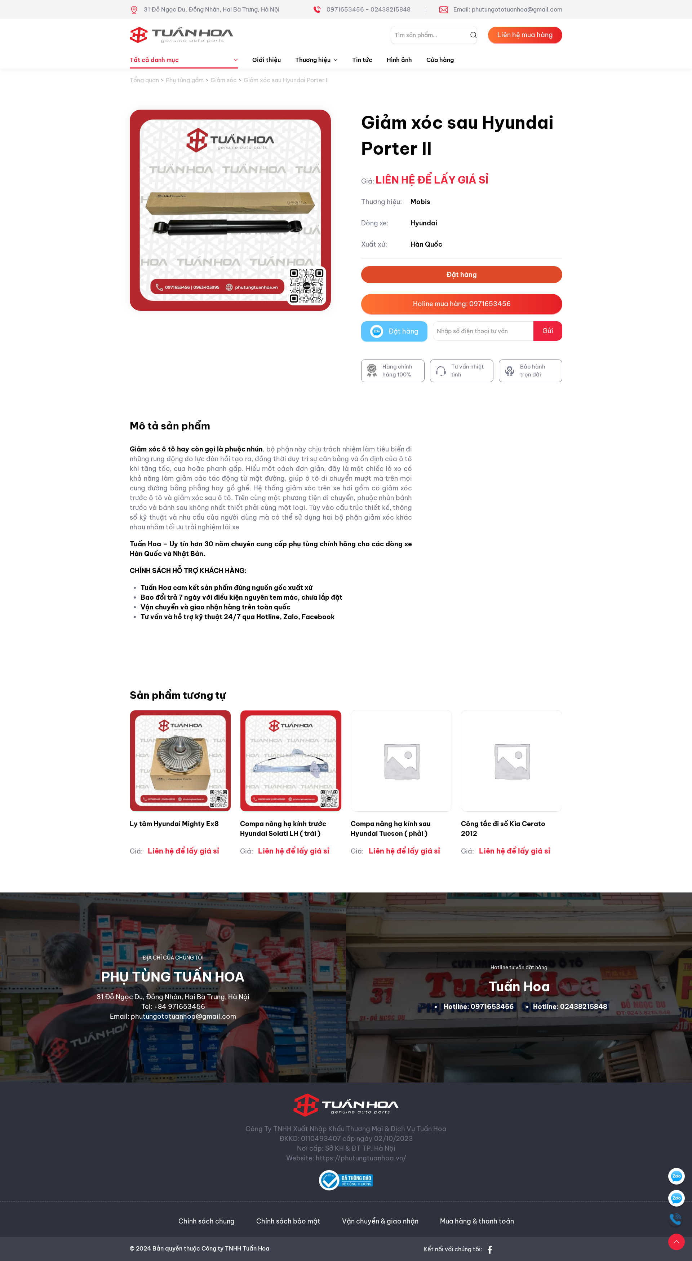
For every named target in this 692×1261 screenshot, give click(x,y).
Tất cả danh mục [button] (154, 59)
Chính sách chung (206, 1221)
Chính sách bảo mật (288, 1221)
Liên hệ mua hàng (525, 35)
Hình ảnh (399, 59)
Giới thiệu (266, 59)
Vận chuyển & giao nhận (380, 1221)
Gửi (547, 331)
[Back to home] (182, 35)
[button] (676, 1242)
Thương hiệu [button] (313, 59)
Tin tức (362, 59)
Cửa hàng (440, 59)
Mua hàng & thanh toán (477, 1221)
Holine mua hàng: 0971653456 (462, 304)
